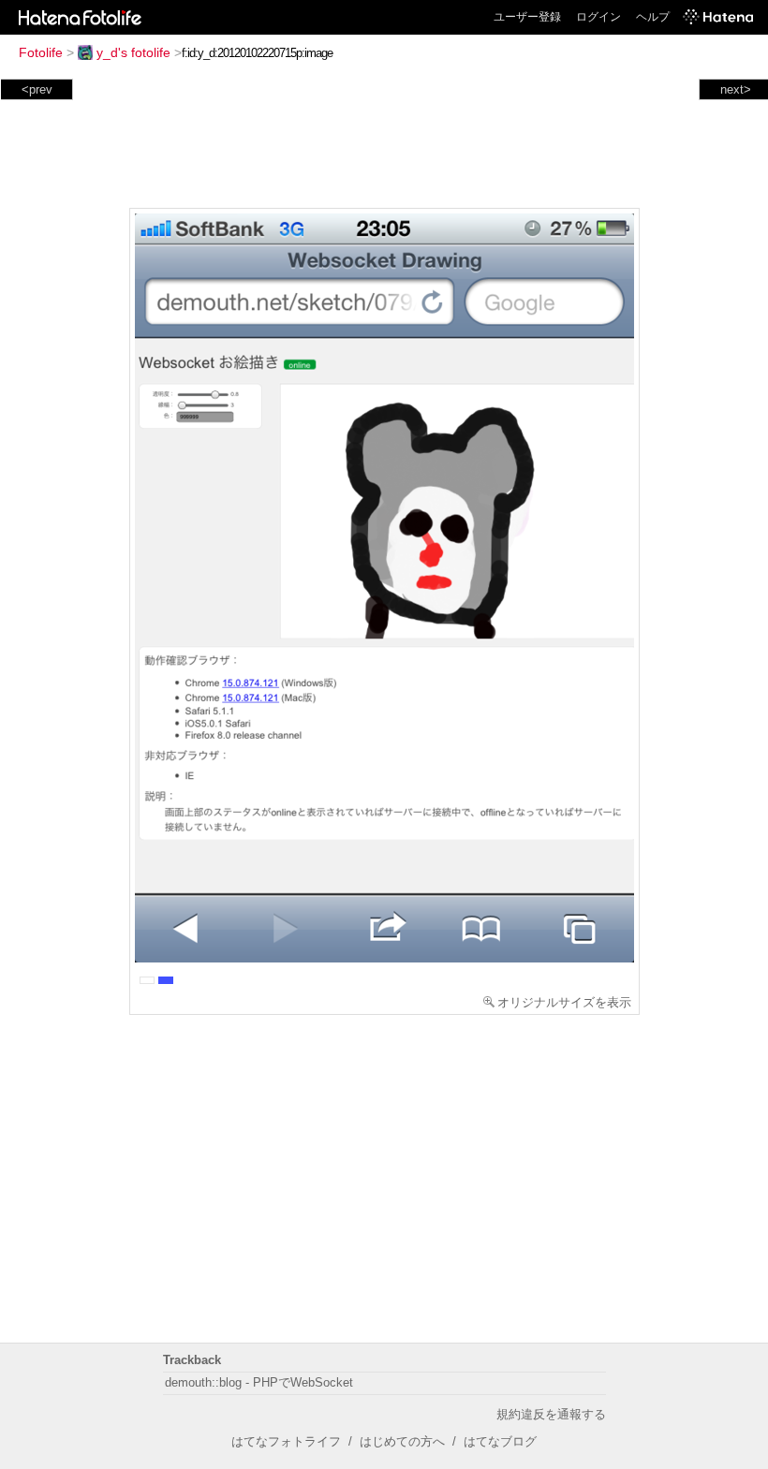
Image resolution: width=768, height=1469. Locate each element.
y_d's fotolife (133, 52)
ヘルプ (653, 16)
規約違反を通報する (551, 1414)
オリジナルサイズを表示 (564, 1002)
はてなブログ (500, 1441)
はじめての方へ (402, 1441)
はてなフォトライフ (286, 1441)
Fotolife (41, 52)
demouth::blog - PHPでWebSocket (259, 1382)
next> (735, 89)
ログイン (598, 16)
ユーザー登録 (527, 16)
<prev (37, 89)
